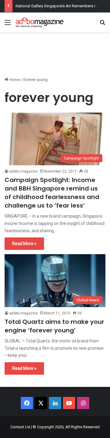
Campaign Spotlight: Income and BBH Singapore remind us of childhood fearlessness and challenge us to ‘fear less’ (52, 193)
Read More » (24, 243)
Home (14, 79)
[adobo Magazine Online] (39, 22)
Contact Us (20, 427)
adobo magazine (23, 171)
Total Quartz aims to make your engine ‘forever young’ (54, 326)
